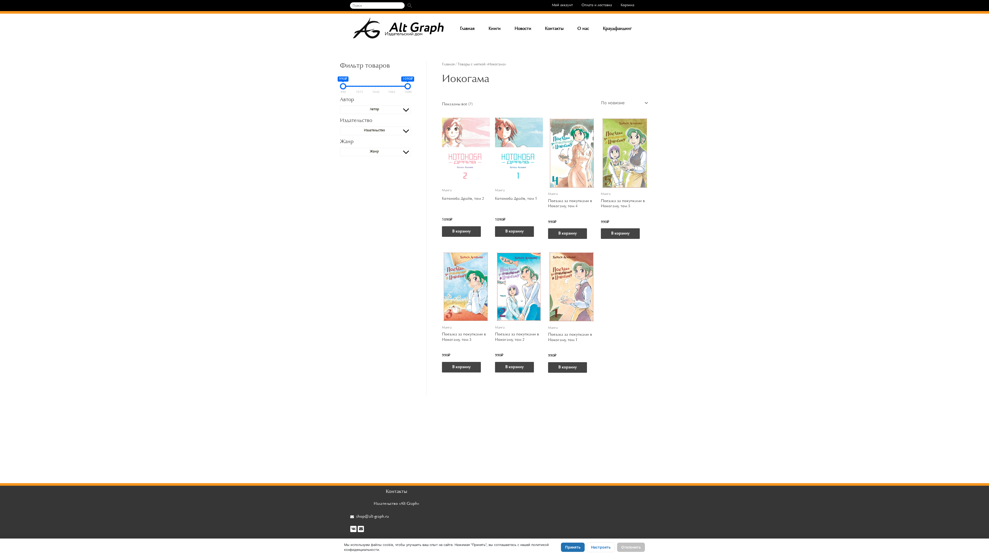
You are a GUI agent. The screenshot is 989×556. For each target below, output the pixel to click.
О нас (583, 29)
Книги (495, 29)
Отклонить (631, 547)
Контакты (554, 29)
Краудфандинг (617, 29)
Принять (573, 547)
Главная (467, 29)
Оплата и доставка (597, 5)
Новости (523, 29)
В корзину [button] (461, 231)
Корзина (627, 5)
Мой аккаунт (562, 5)
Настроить (601, 547)
